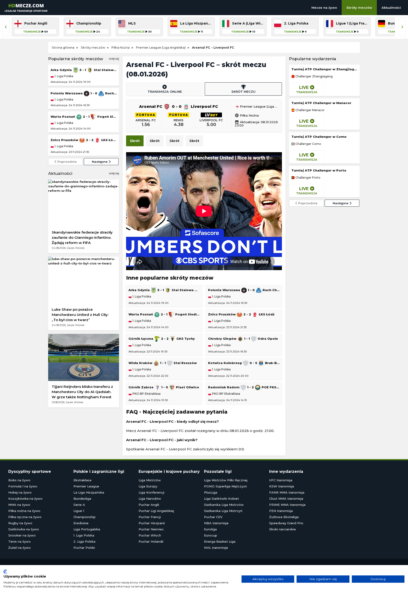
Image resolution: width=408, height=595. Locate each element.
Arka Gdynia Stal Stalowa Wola (84, 70)
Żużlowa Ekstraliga (284, 517)
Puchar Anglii (149, 505)
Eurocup (210, 535)
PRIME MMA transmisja (287, 505)
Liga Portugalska (86, 529)
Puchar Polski (84, 547)
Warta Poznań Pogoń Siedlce (84, 116)
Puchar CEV (213, 517)
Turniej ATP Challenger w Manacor (321, 103)
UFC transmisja (280, 480)
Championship (84, 517)
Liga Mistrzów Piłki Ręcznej (225, 480)
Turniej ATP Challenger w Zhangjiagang (324, 69)
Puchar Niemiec (151, 529)
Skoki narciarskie (282, 529)
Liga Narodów (150, 498)
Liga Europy (148, 486)
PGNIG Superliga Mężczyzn (225, 486)
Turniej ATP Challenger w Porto (318, 170)
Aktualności (391, 7)
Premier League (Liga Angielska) (258, 106)
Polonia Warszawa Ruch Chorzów (84, 93)
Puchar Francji (150, 517)
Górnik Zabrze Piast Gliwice (163, 387)
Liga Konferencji (151, 492)
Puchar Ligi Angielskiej (156, 511)
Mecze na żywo (324, 7)
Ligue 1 (78, 511)
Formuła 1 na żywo (22, 486)
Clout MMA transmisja (286, 498)
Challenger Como (308, 144)
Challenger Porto (307, 177)
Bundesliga (82, 498)
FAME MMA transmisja (286, 492)
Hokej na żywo (20, 492)
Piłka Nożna (247, 115)
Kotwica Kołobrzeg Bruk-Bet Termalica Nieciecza (244, 363)
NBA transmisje (216, 523)
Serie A (79, 505)
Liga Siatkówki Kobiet (221, 498)
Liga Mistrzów (150, 480)
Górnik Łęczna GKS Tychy (161, 338)
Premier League (86, 486)
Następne (100, 161)
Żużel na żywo (19, 547)
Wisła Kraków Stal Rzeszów (162, 363)
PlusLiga (210, 492)
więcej (114, 58)
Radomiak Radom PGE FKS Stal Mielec (244, 387)
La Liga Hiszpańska (88, 492)
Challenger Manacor (310, 110)
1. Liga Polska (63, 76)
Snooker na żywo (22, 535)
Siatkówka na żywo (23, 529)
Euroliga (210, 529)
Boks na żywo (19, 480)
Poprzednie (66, 161)
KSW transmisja (281, 486)
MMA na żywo (19, 505)
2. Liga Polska (84, 541)
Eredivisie (81, 523)
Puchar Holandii (151, 541)
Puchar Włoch (150, 535)
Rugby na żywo (20, 523)
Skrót (135, 141)
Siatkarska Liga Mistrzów (224, 505)
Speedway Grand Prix (286, 523)
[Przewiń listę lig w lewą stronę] (5, 26)
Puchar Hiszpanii (152, 523)
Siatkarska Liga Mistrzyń (223, 511)
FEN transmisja (281, 511)
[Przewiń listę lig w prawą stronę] (402, 26)
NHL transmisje (216, 547)
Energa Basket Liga (219, 541)
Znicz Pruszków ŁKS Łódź (84, 140)
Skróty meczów (359, 7)
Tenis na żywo (19, 541)
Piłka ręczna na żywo (25, 517)
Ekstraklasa (82, 480)
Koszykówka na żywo (25, 498)
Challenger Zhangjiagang (314, 76)
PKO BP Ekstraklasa (146, 393)
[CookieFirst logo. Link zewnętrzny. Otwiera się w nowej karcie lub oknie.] (5, 572)
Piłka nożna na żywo (24, 511)
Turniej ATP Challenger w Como (319, 136)
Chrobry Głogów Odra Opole (243, 338)
